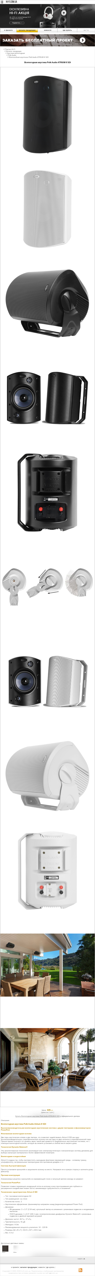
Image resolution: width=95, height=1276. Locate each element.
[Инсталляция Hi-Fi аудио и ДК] (47, 40)
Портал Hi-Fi (10, 49)
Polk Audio (12, 55)
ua (85, 30)
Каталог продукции (13, 51)
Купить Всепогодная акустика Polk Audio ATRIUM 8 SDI (37, 1116)
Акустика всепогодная (16, 53)
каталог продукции (27, 30)
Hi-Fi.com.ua (11, 1)
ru (88, 30)
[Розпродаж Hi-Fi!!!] (47, 27)
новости (47, 30)
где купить (67, 30)
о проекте (8, 30)
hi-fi (50, 1273)
